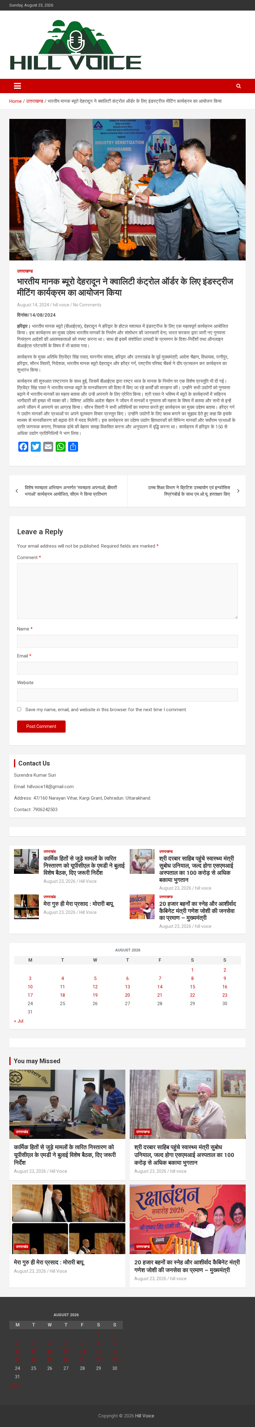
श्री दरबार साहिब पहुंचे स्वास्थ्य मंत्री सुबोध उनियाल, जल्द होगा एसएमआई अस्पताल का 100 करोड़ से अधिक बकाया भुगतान (196, 869)
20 (127, 995)
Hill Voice (88, 881)
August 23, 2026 (60, 881)
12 (95, 987)
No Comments (87, 304)
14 (159, 987)
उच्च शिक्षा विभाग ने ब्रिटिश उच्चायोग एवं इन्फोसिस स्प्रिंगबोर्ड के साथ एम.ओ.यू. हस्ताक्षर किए (189, 491)
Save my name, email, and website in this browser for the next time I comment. (106, 709)
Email (24, 656)
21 (159, 995)
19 (95, 995)
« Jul (18, 1021)
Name (25, 629)
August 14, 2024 (33, 304)
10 (30, 987)
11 (62, 987)
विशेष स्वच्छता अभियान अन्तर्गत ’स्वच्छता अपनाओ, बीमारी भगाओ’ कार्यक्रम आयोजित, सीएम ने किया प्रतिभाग (71, 491)
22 (192, 995)
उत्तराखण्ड (25, 271)
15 (192, 987)
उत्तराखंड (50, 851)
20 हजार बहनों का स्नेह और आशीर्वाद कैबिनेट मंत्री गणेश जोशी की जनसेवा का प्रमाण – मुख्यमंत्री (197, 911)
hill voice (61, 304)
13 (127, 987)
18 (62, 995)
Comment (29, 557)
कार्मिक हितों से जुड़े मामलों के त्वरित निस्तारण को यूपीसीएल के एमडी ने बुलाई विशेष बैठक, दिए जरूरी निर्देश (84, 865)
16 (224, 987)
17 (30, 995)
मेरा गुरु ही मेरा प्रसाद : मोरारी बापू (78, 903)
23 (224, 995)
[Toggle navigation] (17, 86)
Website (25, 682)
